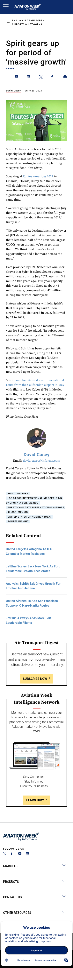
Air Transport (32, 20)
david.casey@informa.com (41, 461)
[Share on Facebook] (53, 77)
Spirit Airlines (18, 493)
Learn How (35, 800)
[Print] (65, 77)
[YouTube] (19, 854)
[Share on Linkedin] (28, 77)
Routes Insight (18, 521)
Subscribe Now (35, 679)
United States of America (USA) (29, 516)
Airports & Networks (27, 24)
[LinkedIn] (27, 854)
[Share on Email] (16, 77)
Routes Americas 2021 (38, 176)
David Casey (13, 90)
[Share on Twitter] (41, 77)
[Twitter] (4, 854)
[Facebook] (12, 854)
